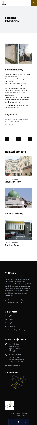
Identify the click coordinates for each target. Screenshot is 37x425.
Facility (12, 124)
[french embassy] (18, 54)
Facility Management (20, 119)
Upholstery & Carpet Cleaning (15, 330)
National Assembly (14, 213)
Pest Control (9, 319)
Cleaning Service (10, 323)
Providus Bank (12, 245)
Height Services (10, 326)
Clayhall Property (13, 181)
